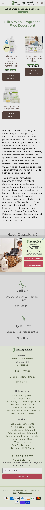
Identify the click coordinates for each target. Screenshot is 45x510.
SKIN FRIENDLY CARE (33, 262)
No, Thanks (33, 269)
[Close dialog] (43, 239)
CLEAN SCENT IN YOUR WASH (33, 258)
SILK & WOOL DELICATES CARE (33, 265)
